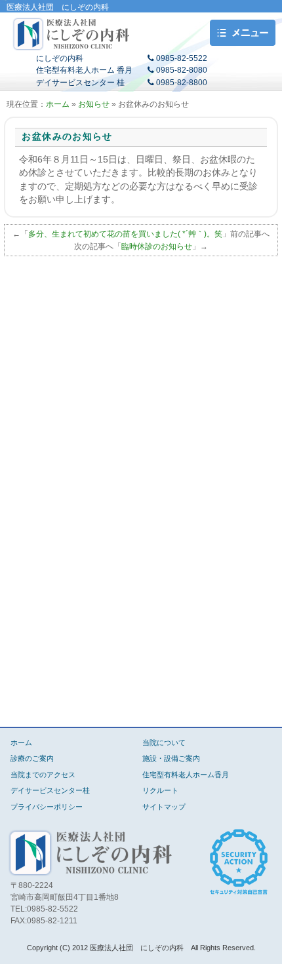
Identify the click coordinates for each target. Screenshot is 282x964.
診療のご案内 (32, 758)
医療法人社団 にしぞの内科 (72, 34)
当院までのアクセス (42, 775)
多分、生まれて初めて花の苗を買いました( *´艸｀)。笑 (125, 234)
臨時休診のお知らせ (156, 246)
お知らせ (94, 104)
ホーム (58, 104)
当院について (164, 742)
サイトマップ (164, 807)
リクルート (160, 790)
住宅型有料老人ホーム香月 (185, 775)
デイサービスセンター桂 (50, 790)
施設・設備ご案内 (171, 758)
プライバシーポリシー (46, 807)
